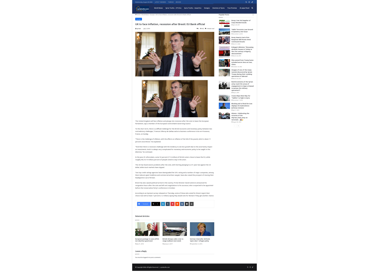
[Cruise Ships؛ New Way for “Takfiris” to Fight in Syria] (224, 98)
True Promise (232, 8)
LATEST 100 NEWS (160, 2)
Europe (152, 15)
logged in (146, 257)
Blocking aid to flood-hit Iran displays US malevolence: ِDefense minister (241, 106)
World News (158, 8)
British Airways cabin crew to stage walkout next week (173, 240)
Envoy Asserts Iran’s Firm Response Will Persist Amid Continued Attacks (241, 39)
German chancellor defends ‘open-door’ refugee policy (200, 240)
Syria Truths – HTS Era (173, 8)
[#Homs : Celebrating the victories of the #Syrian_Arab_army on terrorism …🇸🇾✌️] (224, 115)
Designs (207, 8)
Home (138, 15)
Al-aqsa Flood (244, 8)
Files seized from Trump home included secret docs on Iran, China (242, 62)
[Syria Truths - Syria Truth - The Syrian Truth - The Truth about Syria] (142, 8)
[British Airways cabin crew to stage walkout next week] (175, 229)
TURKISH (171, 2)
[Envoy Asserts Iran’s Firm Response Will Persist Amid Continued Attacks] (224, 40)
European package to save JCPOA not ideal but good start (147, 240)
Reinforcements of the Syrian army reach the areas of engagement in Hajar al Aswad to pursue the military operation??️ (242, 86)
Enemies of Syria (218, 8)
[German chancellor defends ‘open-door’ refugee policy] (202, 229)
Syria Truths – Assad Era (192, 8)
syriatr (139, 28)
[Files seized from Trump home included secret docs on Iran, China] (224, 63)
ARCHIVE (178, 2)
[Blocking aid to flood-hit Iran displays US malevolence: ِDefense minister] (224, 106)
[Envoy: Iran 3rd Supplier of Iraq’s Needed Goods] (224, 23)
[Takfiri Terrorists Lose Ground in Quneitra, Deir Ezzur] (224, 32)
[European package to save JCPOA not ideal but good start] (147, 229)
